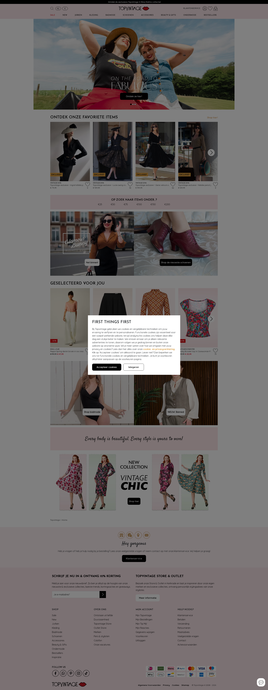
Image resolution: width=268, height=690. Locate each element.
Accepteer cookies (107, 367)
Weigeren (133, 367)
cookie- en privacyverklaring (159, 349)
